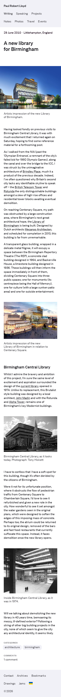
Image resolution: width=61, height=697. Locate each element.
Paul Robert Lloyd (15, 6)
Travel (31, 21)
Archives (22, 675)
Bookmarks (38, 675)
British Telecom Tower (28, 187)
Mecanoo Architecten (38, 229)
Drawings (9, 683)
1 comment (11, 659)
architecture (12, 647)
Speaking (22, 13)
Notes (7, 21)
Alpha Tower (16, 402)
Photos (19, 21)
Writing (8, 13)
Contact (8, 675)
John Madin (23, 398)
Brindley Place (32, 171)
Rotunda (9, 191)
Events (42, 21)
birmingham (32, 647)
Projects (36, 13)
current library (29, 386)
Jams (22, 683)
